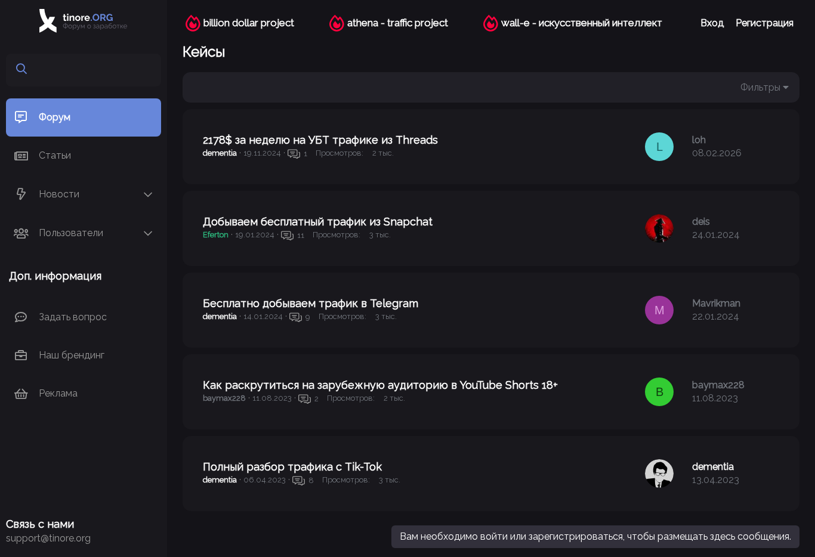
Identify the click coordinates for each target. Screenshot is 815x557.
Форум (54, 117)
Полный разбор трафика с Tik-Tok (292, 466)
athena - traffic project (397, 23)
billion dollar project (248, 23)
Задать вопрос (73, 317)
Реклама (58, 393)
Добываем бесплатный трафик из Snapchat (318, 221)
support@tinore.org (48, 538)
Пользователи (71, 233)
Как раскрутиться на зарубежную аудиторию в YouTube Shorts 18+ (380, 385)
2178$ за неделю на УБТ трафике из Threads (320, 140)
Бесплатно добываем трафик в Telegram (310, 303)
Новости (59, 194)
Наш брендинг (71, 355)
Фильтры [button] (760, 87)
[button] (148, 194)
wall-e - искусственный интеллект (581, 23)
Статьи (55, 155)
